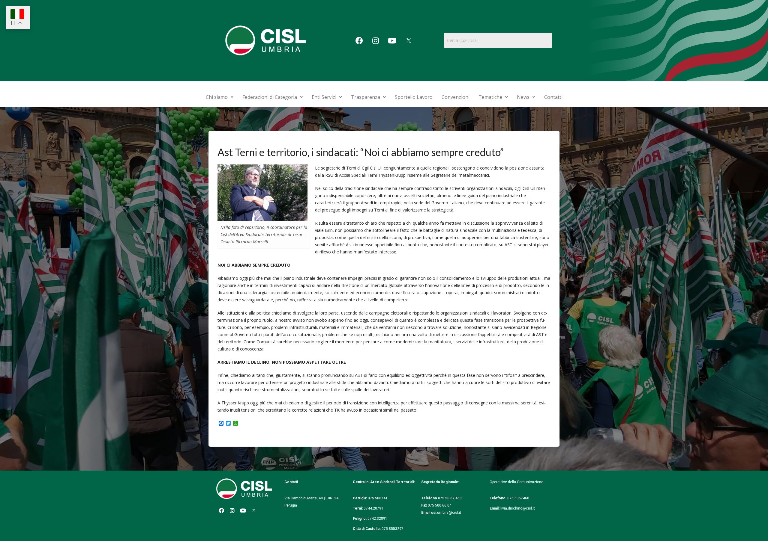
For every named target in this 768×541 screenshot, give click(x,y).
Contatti (553, 97)
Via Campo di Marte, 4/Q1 (305, 498)
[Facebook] (359, 40)
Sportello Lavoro (414, 97)
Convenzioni (456, 97)
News (523, 97)
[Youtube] (392, 40)
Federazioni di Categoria (269, 97)
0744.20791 (373, 508)
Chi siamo (217, 97)
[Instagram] (375, 40)
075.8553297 (393, 529)
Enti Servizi (324, 97)
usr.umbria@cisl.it (446, 512)
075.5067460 (518, 498)
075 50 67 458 (450, 498)
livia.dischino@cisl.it (517, 508)
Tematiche (490, 97)
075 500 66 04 (440, 505)
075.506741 (378, 498)
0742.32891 (377, 518)
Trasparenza (365, 97)
